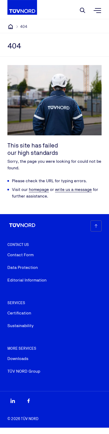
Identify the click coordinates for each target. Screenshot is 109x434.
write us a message (73, 189)
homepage (39, 189)
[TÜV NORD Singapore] (10, 26)
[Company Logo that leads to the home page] (22, 7)
